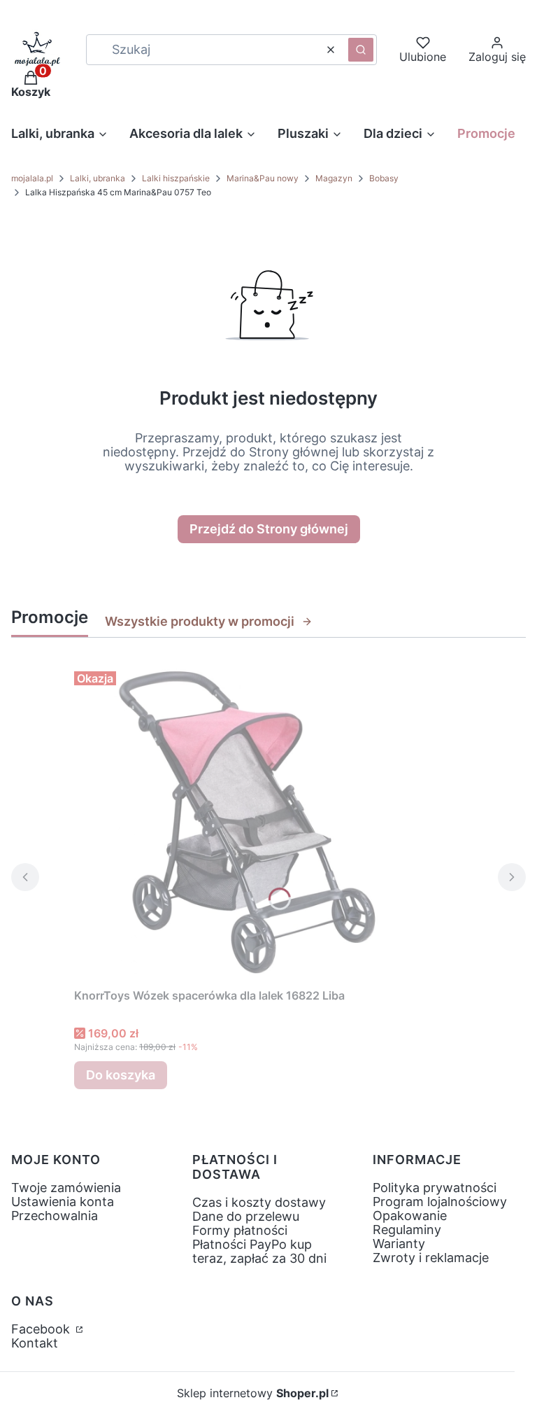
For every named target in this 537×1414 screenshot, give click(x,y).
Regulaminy (407, 1229)
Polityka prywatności (434, 1187)
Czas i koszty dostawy (259, 1202)
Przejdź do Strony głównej (268, 529)
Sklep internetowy (253, 1393)
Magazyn (333, 178)
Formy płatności (239, 1230)
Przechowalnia (54, 1215)
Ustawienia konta (62, 1201)
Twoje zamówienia (66, 1187)
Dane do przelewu (245, 1216)
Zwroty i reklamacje (431, 1257)
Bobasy (384, 178)
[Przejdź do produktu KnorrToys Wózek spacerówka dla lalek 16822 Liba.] (249, 823)
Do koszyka (120, 1075)
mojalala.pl (32, 178)
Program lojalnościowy (440, 1201)
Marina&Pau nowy (263, 178)
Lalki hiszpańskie (176, 178)
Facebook (42, 1329)
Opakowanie (410, 1215)
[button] (360, 50)
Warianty (399, 1243)
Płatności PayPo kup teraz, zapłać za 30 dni (259, 1251)
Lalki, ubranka (97, 178)
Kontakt (34, 1343)
